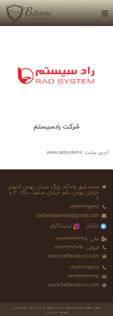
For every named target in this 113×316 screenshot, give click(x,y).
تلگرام (92, 225)
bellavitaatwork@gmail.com (68, 215)
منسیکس (52, 312)
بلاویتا (38, 307)
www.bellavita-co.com (73, 256)
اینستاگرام (61, 225)
